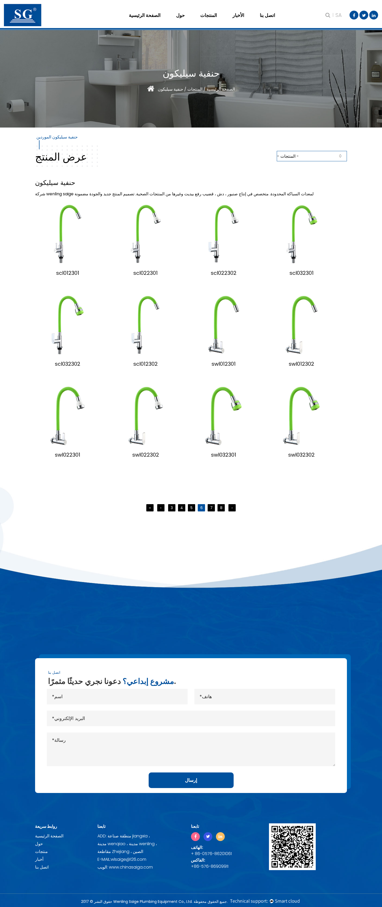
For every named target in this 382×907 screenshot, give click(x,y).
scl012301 (67, 273)
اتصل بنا (267, 15)
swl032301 (223, 454)
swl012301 (224, 364)
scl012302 (145, 364)
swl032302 (301, 454)
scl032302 (67, 364)
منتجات (41, 852)
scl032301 (301, 273)
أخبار (39, 859)
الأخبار (238, 15)
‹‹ (150, 507)
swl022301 (67, 454)
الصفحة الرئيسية (145, 15)
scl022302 (223, 273)
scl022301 (145, 273)
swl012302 (301, 364)
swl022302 (145, 454)
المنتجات (208, 15)
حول (180, 15)
